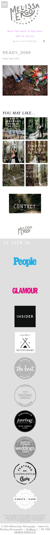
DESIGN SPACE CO (25, 532)
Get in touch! (25, 36)
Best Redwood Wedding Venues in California (11, 130)
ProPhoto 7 (32, 529)
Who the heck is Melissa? (25, 31)
